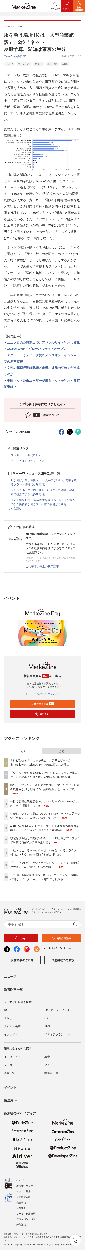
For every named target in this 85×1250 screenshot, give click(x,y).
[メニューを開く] (6, 6)
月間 (61, 751)
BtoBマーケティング (57, 1010)
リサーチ (9, 64)
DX (6, 1010)
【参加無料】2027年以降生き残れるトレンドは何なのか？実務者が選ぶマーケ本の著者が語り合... (43, 502)
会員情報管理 (23, 1196)
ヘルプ (20, 1180)
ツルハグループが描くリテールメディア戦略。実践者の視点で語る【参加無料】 (43, 492)
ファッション (24, 64)
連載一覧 (9, 1073)
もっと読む (15, 508)
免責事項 (21, 1202)
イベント (10, 1087)
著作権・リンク (24, 1185)
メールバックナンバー (45, 694)
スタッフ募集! (23, 1191)
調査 (47, 1057)
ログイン (44, 713)
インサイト (11, 1034)
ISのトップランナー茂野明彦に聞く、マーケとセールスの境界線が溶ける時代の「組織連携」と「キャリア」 (44, 787)
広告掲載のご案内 (22, 960)
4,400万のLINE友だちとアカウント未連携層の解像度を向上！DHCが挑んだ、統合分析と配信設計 (44, 828)
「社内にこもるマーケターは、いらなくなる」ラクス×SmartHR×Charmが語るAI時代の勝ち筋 (43, 852)
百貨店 (65, 64)
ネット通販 (52, 64)
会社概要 (21, 1207)
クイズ (48, 1065)
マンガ (8, 1065)
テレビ (8, 1018)
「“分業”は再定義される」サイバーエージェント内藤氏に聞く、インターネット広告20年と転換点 (44, 877)
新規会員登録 (44, 703)
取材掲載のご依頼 (63, 960)
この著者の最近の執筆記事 (42, 566)
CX (46, 1018)
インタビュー (12, 1057)
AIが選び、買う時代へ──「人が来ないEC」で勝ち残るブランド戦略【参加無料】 (43, 482)
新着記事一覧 (13, 989)
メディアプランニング (58, 1034)
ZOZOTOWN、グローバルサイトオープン (37, 348)
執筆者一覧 (51, 1073)
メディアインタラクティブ (27, 461)
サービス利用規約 (25, 1213)
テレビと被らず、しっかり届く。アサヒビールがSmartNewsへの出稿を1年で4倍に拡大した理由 (40, 762)
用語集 (8, 1100)
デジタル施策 (12, 1026)
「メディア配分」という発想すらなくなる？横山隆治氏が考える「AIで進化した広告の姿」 (44, 865)
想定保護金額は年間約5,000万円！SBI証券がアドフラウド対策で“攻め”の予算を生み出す (45, 840)
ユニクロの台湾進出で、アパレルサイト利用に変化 (43, 342)
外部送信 (21, 1224)
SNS (47, 1026)
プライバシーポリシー (28, 1219)
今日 (23, 751)
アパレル (39, 64)
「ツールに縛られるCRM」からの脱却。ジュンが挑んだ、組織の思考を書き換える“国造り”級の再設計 (43, 775)
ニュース (10, 976)
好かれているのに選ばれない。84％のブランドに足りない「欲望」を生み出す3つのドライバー (45, 816)
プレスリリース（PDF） (26, 455)
